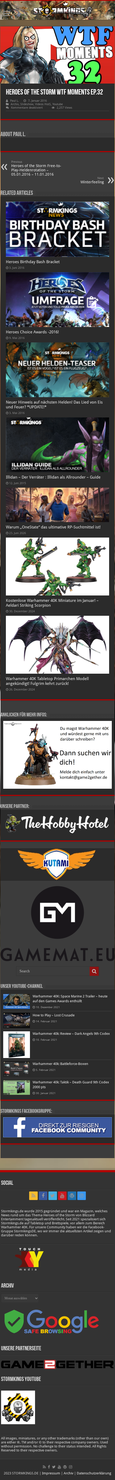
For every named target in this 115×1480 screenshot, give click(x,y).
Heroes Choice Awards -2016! (32, 332)
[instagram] (81, 1195)
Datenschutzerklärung (94, 1473)
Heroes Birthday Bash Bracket (33, 261)
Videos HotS (43, 104)
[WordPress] (72, 1195)
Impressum (51, 1473)
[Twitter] (52, 1195)
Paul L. (14, 100)
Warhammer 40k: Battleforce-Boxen (60, 1064)
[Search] (94, 971)
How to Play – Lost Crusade (54, 1015)
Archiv (15, 104)
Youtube (57, 104)
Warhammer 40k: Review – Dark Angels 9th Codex (71, 1034)
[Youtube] (62, 1195)
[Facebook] (43, 1195)
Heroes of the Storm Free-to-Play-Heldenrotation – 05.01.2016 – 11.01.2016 (36, 168)
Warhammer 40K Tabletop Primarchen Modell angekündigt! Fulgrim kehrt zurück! (47, 681)
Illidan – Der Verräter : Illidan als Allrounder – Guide (53, 477)
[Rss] (33, 1195)
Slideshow (26, 104)
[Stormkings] (57, 10)
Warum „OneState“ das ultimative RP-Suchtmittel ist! (53, 527)
